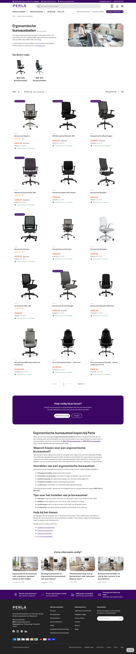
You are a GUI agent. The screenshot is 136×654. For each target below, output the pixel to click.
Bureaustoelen (55, 614)
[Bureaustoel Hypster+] (30, 115)
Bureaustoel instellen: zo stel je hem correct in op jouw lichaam (109, 576)
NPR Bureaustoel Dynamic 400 (63, 136)
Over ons (61, 12)
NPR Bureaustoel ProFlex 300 (25, 193)
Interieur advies (98, 12)
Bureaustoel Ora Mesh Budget (101, 136)
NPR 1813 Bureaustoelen (39, 79)
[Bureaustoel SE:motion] (106, 228)
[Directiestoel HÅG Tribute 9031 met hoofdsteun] (30, 342)
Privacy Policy (79, 618)
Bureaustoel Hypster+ (22, 136)
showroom (41, 46)
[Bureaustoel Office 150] (30, 285)
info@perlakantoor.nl (105, 1)
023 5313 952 (20, 620)
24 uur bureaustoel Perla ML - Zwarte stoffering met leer (103, 363)
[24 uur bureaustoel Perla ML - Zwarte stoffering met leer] (106, 342)
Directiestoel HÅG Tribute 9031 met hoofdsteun (27, 363)
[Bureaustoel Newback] (106, 172)
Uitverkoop (51, 12)
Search (77, 625)
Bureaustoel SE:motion (98, 249)
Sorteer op (28, 92)
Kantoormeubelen (19, 12)
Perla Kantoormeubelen (23, 647)
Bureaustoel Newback (98, 193)
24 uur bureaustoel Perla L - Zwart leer (66, 362)
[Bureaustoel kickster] (30, 228)
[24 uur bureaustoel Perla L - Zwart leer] (68, 342)
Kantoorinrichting (36, 12)
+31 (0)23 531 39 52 (118, 1)
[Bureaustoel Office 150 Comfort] (68, 172)
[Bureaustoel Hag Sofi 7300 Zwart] (106, 285)
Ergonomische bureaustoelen (25, 16)
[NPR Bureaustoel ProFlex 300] (30, 172)
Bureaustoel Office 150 (22, 306)
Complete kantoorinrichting (59, 629)
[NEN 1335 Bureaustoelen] (20, 67)
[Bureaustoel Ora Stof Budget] (68, 285)
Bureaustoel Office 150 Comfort (64, 193)
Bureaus (53, 611)
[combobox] (68, 6)
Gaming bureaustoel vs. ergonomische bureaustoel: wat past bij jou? (53, 576)
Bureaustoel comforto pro (62, 249)
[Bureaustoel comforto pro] (68, 228)
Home (14, 16)
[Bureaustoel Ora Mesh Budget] (106, 115)
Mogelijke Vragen (80, 614)
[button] (122, 6)
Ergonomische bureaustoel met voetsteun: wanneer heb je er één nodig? (24, 576)
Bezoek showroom (83, 12)
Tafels (52, 625)
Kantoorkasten (55, 618)
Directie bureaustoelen (45, 530)
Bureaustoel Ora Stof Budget (62, 306)
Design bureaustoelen (44, 533)
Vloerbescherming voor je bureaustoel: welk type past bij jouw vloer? (82, 576)
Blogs (77, 629)
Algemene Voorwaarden (83, 611)
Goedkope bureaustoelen (45, 528)
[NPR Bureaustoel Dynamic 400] (68, 115)
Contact (76, 416)
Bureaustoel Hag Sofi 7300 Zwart (102, 306)
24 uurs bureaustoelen (45, 536)
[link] (53, 384)
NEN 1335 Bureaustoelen (20, 79)
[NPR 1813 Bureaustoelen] (39, 67)
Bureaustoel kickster (22, 249)
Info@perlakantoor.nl (23, 622)
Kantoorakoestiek (56, 622)
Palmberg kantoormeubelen (59, 633)
